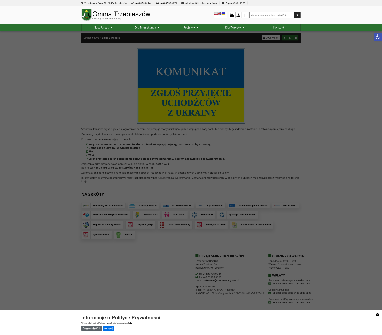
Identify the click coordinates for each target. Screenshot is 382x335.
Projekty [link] (189, 27)
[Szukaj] (297, 15)
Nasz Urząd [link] (101, 27)
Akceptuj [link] (108, 328)
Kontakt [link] (278, 27)
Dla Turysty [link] (233, 27)
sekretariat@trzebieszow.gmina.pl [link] (201, 2)
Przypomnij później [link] (92, 328)
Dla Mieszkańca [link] (145, 27)
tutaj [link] (130, 322)
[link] (378, 37)
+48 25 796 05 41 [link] (143, 2)
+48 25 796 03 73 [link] (168, 2)
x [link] (377, 314)
